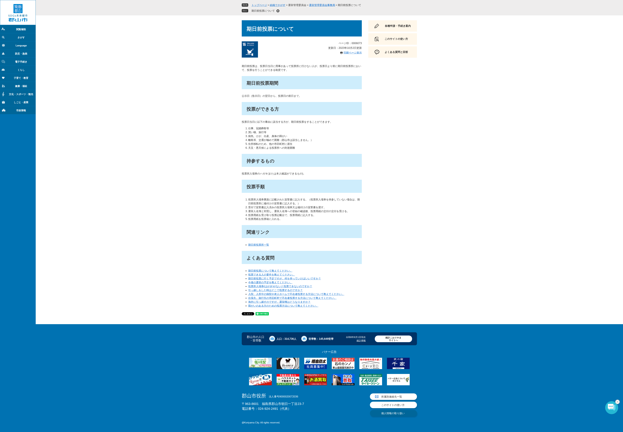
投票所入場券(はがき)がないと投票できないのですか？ (280, 286)
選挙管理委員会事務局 (322, 5)
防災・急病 (21, 53)
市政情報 (21, 110)
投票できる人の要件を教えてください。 (271, 274)
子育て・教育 (21, 78)
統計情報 (361, 340)
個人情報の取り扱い (393, 413)
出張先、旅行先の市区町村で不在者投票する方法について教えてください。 (292, 298)
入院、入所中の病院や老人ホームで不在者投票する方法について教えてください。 (296, 294)
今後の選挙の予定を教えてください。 (270, 282)
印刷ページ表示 (353, 52)
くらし (21, 69)
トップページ (259, 5)
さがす (21, 37)
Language (21, 45)
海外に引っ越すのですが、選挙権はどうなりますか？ (279, 301)
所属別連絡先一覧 (391, 396)
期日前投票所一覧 (258, 244)
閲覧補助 (21, 29)
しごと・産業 (21, 102)
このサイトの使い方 (393, 405)
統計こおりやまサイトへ (393, 338)
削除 (277, 10)
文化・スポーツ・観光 (21, 94)
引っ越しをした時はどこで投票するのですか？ (275, 290)
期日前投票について (263, 10)
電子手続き (21, 61)
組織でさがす (277, 5)
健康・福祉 (21, 86)
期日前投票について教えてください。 (270, 270)
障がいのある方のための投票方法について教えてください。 (283, 305)
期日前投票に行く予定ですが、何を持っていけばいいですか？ (284, 278)
